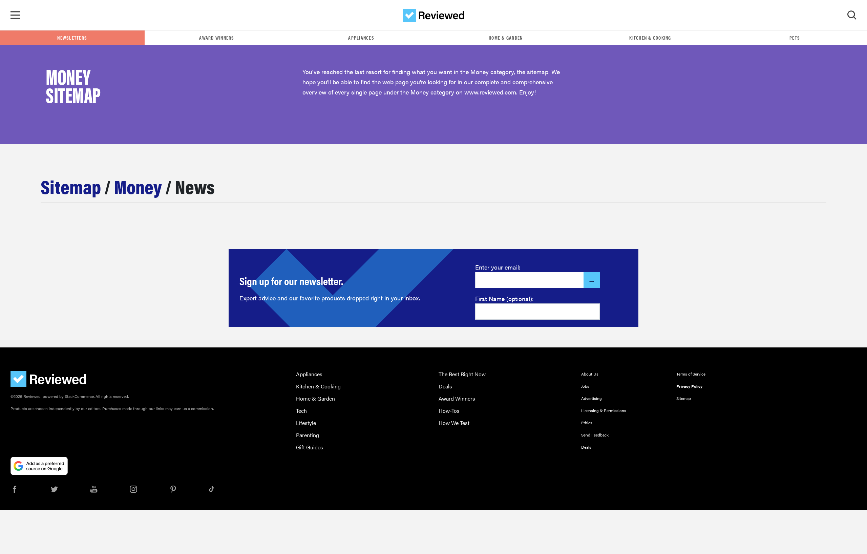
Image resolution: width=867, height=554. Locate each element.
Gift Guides (309, 447)
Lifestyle (306, 423)
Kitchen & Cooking (650, 37)
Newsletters (72, 37)
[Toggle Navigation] (15, 15)
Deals (445, 386)
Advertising (591, 398)
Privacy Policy (689, 386)
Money (138, 186)
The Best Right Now (462, 374)
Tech (301, 410)
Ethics (586, 423)
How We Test (454, 423)
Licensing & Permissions (603, 410)
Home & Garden (506, 37)
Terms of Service (690, 374)
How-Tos (449, 410)
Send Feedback (595, 435)
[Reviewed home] (433, 15)
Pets (794, 37)
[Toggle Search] (852, 15)
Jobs (585, 386)
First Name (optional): (504, 298)
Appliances (361, 37)
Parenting (307, 435)
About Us (589, 374)
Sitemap (71, 186)
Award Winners (216, 37)
